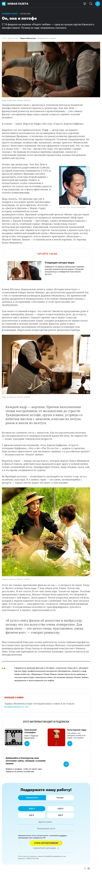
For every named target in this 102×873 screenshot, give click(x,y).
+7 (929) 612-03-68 (31, 858)
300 (59, 815)
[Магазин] (84, 4)
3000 (31, 808)
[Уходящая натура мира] (47, 266)
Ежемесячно (32, 797)
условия (62, 835)
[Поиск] (91, 4)
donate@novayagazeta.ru (53, 856)
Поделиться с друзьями (44, 848)
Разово (60, 797)
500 (30, 815)
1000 (59, 808)
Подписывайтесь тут (16, 706)
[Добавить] (97, 3)
